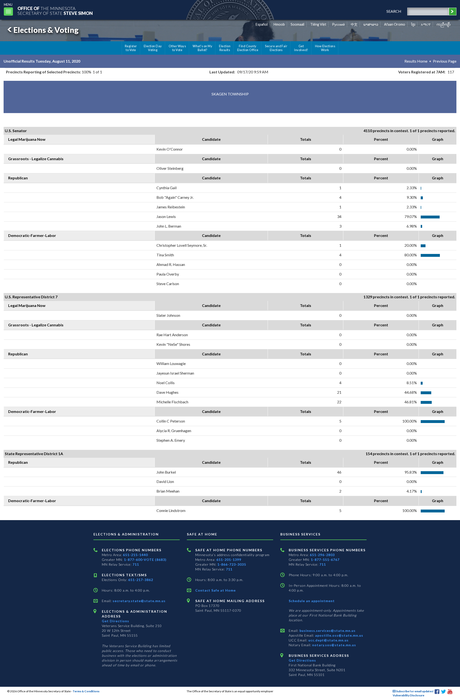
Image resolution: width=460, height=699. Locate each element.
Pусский (338, 24)
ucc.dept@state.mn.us (328, 640)
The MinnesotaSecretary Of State (55, 11)
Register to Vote (131, 48)
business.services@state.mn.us (327, 631)
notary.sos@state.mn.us (333, 645)
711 (135, 564)
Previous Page (444, 61)
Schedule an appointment (312, 601)
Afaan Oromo (394, 24)
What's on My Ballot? (202, 48)
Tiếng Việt (318, 24)
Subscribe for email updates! (415, 691)
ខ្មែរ (413, 24)
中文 (354, 24)
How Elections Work (325, 48)
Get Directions (115, 621)
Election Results (224, 48)
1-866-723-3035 (231, 564)
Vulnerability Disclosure (408, 695)
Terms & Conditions (86, 691)
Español (262, 24)
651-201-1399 (228, 560)
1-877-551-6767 (325, 560)
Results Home (415, 61)
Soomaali (297, 24)
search (393, 11)
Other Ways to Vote (177, 48)
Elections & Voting (46, 30)
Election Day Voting (153, 48)
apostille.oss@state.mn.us (338, 635)
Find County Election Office (247, 48)
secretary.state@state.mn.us (139, 601)
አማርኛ (426, 24)
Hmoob (279, 24)
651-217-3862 (140, 580)
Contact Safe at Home (215, 590)
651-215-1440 (135, 555)
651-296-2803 (322, 555)
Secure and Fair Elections (276, 48)
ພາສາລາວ (370, 24)
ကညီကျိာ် (444, 24)
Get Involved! (301, 48)
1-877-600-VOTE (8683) (145, 560)
